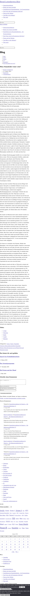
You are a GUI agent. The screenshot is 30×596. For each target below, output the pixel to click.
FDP (23, 515)
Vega (23, 528)
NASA (8, 521)
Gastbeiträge (6, 479)
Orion (12, 521)
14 (6, 544)
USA (20, 528)
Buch (11, 513)
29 (10, 549)
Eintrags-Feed (6, 559)
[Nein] (11, 589)
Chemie (5, 469)
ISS (13, 518)
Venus (26, 528)
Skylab (9, 524)
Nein (23, 587)
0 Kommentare (6, 74)
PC (14, 521)
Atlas (23, 510)
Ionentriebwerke (8, 518)
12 (27, 541)
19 (27, 544)
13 (2, 544)
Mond (28, 518)
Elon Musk (2, 515)
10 (19, 541)
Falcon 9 (11, 515)
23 (15, 546)
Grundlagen (5, 481)
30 (15, 549)
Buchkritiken (6, 467)
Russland (26, 521)
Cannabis (14, 513)
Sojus (16, 524)
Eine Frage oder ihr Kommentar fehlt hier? (13, 36)
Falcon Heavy (18, 515)
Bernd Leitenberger (8, 69)
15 (10, 544)
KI (3, 483)
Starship (15, 528)
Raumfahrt (5, 72)
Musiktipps (5, 489)
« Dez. (13, 551)
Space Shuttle (23, 524)
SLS (13, 524)
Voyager (2, 530)
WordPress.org (6, 563)
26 (27, 546)
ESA (7, 515)
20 (2, 546)
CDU (17, 513)
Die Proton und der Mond (8, 370)
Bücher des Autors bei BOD (10, 29)
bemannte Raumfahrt (4, 513)
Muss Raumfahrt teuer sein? (9, 63)
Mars (21, 518)
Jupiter (17, 518)
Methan (24, 518)
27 (2, 549)
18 (23, 544)
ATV (26, 510)
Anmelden (5, 557)
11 (23, 541)
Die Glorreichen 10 (7, 473)
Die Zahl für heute (7, 475)
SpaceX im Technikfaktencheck (9, 356)
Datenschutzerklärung (8, 27)
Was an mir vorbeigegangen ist (10, 501)
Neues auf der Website (8, 38)
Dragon (26, 513)
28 (6, 549)
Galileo (26, 515)
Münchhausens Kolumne (8, 487)
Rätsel (4, 495)
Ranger (12, 343)
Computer (5, 471)
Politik (4, 491)
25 (23, 546)
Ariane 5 (12, 510)
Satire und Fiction (7, 497)
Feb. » (17, 551)
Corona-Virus (21, 513)
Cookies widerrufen (5, 595)
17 (19, 544)
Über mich (5, 42)
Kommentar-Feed (7, 561)
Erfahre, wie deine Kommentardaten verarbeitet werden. (13, 398)
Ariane (7, 510)
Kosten (8, 343)
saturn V (6, 524)
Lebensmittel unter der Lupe (9, 485)
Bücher (4, 465)
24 (19, 546)
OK (20, 587)
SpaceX (5, 499)
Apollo (2, 510)
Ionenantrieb (2, 518)
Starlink (9, 528)
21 (6, 546)
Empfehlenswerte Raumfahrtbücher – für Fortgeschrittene (16, 573)
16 (15, 544)
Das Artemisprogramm (7, 363)
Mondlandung (2, 521)
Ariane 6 (19, 510)
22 (10, 546)
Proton (17, 521)
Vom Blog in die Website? (9, 40)
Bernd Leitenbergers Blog (10, 2)
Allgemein (5, 463)
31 (19, 549)
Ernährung (5, 477)
